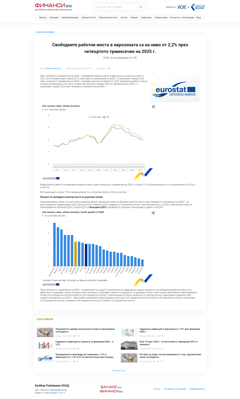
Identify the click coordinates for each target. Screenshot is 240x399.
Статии (124, 17)
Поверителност (197, 389)
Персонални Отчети (108, 17)
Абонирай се (175, 17)
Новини (134, 17)
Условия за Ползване (175, 389)
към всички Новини (45, 32)
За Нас (157, 389)
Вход (198, 17)
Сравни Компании (70, 17)
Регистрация (188, 17)
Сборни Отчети (89, 17)
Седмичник (146, 17)
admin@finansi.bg (58, 390)
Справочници (161, 17)
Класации (54, 17)
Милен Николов (53, 68)
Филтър (42, 17)
